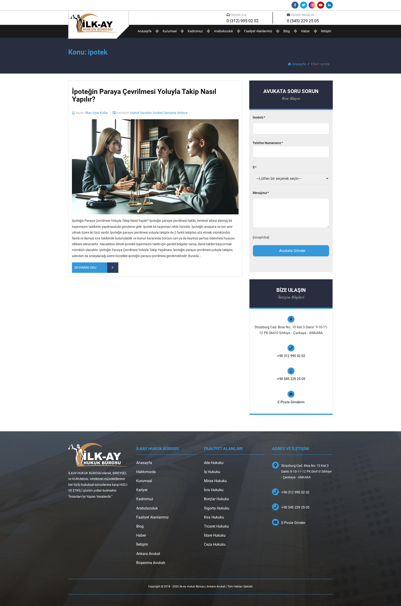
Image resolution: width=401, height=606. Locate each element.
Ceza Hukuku (215, 544)
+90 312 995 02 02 (291, 356)
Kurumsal (170, 31)
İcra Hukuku (213, 490)
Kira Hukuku (214, 517)
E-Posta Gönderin (291, 402)
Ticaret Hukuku (216, 526)
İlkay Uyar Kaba (96, 113)
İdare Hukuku (215, 535)
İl (254, 167)
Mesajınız (260, 193)
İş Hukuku (212, 472)
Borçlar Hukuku (216, 499)
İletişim (326, 31)
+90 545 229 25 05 (291, 379)
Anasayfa (145, 31)
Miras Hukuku (215, 481)
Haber (305, 31)
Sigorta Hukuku (216, 508)
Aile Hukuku (213, 463)
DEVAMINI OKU (85, 267)
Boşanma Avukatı (150, 563)
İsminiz (259, 117)
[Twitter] (303, 5)
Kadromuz (195, 31)
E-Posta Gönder (293, 523)
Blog (286, 31)
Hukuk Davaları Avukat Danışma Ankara (159, 113)
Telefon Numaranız (267, 143)
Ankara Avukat (148, 553)
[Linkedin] (329, 5)
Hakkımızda (146, 472)
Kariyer (142, 490)
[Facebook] (294, 5)
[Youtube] (320, 5)
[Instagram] (312, 5)
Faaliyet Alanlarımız (258, 31)
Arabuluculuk (223, 31)
